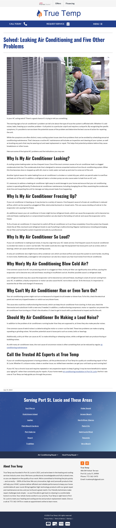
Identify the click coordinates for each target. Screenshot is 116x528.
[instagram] (87, 463)
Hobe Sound (86, 408)
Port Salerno (30, 432)
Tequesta (86, 438)
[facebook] (82, 463)
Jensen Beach (86, 414)
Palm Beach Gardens (30, 426)
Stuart (30, 438)
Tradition (30, 443)
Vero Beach (86, 443)
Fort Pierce (30, 408)
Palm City (86, 426)
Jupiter (30, 420)
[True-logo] (58, 10)
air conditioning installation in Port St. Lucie (80, 371)
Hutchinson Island (30, 414)
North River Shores (86, 420)
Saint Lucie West (86, 432)
